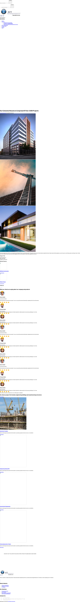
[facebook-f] (0, 580)
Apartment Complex (4, 431)
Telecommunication (5, 591)
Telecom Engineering (5, 585)
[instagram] (0, 581)
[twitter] (0, 579)
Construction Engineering (5, 506)
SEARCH (10, 0)
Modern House (3, 281)
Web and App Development (6, 592)
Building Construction (4, 271)
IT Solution (3, 587)
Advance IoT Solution (5, 586)
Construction (2, 272)
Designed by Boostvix (11, 601)
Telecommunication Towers (5, 544)
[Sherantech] (10, 16)
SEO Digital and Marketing (6, 593)
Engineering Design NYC (5, 468)
